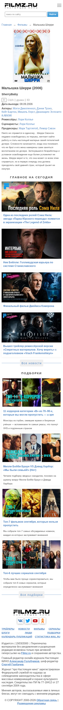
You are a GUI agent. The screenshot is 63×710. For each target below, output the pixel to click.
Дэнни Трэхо (44, 108)
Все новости (31, 363)
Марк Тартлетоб (28, 128)
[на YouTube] (35, 621)
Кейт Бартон (9, 111)
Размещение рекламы (31, 703)
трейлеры (8, 629)
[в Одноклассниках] (43, 621)
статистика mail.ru (47, 636)
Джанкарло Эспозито (48, 111)
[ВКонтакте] (20, 621)
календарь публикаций (17, 636)
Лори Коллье (25, 119)
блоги (6, 632)
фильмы (39, 629)
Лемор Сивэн (47, 128)
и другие (7, 115)
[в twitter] (28, 621)
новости (24, 629)
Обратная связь (47, 700)
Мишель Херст (26, 111)
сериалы (54, 629)
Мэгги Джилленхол (24, 108)
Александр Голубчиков (24, 661)
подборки (53, 632)
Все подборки (31, 594)
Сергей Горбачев (13, 664)
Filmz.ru (26, 653)
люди (28, 632)
